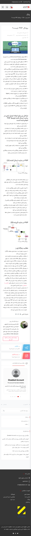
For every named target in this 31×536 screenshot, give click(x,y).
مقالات (26, 424)
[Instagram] (15, 533)
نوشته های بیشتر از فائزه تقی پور (11, 338)
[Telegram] (13, 533)
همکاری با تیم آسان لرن (9, 497)
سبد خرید (12, 499)
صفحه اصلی (27, 494)
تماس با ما (27, 497)
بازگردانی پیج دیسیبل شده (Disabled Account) (18, 435)
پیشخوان (28, 502)
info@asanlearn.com (16, 2)
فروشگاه (13, 494)
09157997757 (25, 2)
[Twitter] (17, 533)
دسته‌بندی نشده (24, 421)
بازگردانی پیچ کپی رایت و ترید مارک (20, 451)
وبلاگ (28, 499)
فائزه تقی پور (18, 35)
